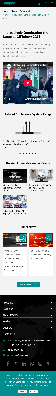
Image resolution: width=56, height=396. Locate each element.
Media (14, 11)
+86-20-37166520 (15, 350)
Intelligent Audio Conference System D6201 (12, 188)
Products (8, 302)
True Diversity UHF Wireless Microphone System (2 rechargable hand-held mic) (26, 144)
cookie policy (30, 385)
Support (7, 327)
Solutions (8, 309)
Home (5, 11)
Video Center (25, 11)
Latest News (28, 227)
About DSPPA (11, 315)
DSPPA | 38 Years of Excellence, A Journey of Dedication (41, 255)
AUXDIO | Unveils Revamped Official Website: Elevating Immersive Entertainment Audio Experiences (13, 260)
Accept (33, 391)
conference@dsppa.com (18, 355)
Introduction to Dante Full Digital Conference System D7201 (40, 188)
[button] (20, 153)
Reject (23, 391)
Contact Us (9, 333)
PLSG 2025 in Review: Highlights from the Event (14, 212)
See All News (25, 284)
